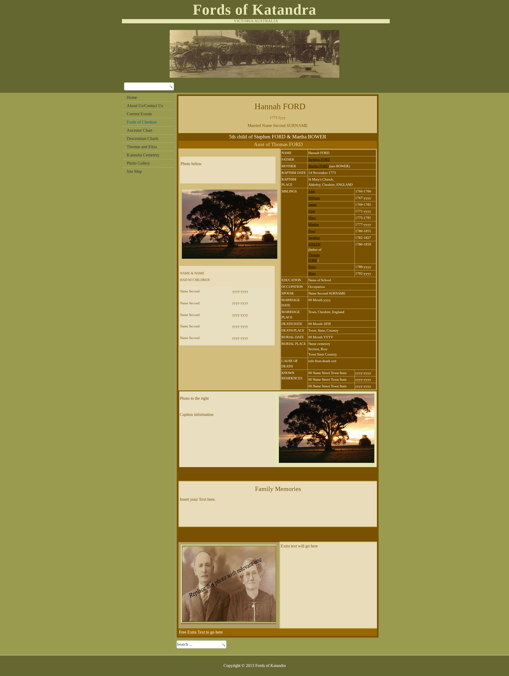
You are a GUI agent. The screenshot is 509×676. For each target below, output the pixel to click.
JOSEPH (314, 244)
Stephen (314, 238)
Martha (313, 224)
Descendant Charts (142, 138)
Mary (312, 218)
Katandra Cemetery (143, 155)
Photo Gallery (138, 163)
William (314, 198)
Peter (311, 231)
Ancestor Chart (139, 130)
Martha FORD (318, 166)
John (311, 191)
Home (132, 97)
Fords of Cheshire (142, 122)
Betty (312, 267)
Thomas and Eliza (142, 146)
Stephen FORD (319, 159)
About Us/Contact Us (145, 105)
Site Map (134, 171)
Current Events (139, 114)
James (312, 205)
